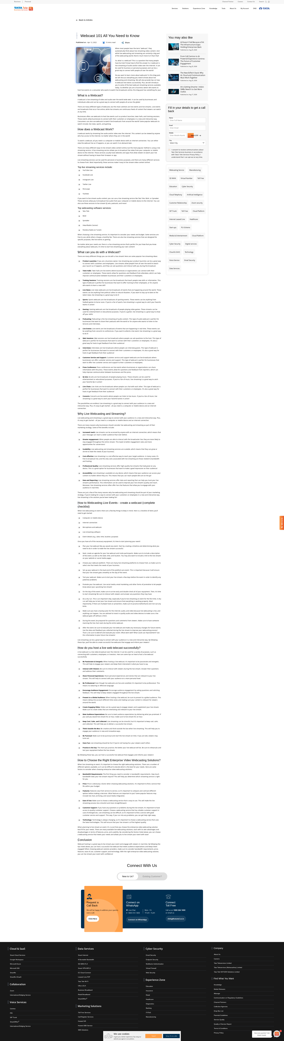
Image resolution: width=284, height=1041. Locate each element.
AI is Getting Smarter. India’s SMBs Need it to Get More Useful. (192, 89)
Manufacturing (194, 170)
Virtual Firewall (150, 966)
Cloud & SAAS (174, 250)
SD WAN (172, 178)
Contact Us (251, 1)
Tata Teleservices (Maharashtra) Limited (227, 966)
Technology (188, 250)
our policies (130, 1039)
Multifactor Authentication (154, 962)
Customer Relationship (177, 202)
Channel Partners (219, 999)
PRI (11, 1009)
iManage (216, 991)
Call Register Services (85, 1013)
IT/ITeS (148, 1008)
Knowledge (213, 8)
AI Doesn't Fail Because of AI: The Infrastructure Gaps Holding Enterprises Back (192, 44)
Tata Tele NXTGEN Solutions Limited (226, 970)
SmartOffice (14, 1018)
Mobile (171, 133)
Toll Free (200, 178)
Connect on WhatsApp (137, 918)
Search (261, 1)
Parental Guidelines (220, 1012)
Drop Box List (218, 1008)
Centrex (12, 1005)
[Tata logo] (264, 8)
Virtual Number (186, 178)
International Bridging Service (19, 992)
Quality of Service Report (222, 1020)
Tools (223, 8)
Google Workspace (16, 958)
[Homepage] (23, 9)
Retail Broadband (83, 991)
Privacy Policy (218, 1028)
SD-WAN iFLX (82, 962)
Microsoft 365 (14, 966)
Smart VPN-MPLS (84, 966)
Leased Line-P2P (83, 974)
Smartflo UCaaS (15, 974)
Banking (148, 1004)
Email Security (189, 258)
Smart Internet (82, 953)
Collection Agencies (220, 1003)
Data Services (174, 266)
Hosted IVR (81, 1017)
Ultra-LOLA (81, 983)
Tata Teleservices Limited (222, 961)
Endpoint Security (151, 958)
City (170, 140)
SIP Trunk (172, 210)
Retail (148, 992)
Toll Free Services (84, 1008)
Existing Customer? (152, 876)
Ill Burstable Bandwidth (85, 958)
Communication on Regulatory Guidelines (227, 995)
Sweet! (154, 1036)
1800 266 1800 (179, 909)
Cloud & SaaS (17, 947)
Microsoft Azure (15, 962)
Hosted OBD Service (84, 1021)
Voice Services (17, 998)
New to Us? (127, 876)
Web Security (150, 970)
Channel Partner (227, 1)
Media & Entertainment (178, 234)
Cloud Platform (198, 210)
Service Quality (219, 1016)
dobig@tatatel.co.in (176, 918)
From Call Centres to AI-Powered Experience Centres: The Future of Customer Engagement (192, 60)
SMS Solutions (83, 1025)
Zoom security (196, 202)
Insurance (149, 987)
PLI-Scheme (185, 226)
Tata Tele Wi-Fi (83, 979)
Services (175, 8)
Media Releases (219, 987)
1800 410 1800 (134, 912)
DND (254, 8)
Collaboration (17, 981)
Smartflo (12, 970)
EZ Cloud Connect (84, 970)
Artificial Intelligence (194, 194)
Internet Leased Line (177, 218)
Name (171, 118)
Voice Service (174, 258)
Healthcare (193, 218)
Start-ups (172, 226)
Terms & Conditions (220, 1024)
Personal (28, 1)
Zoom (12, 987)
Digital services (190, 242)
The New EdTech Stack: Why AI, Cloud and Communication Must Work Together (192, 75)
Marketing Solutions (89, 1002)
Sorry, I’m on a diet (171, 1036)
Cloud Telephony (175, 194)
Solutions (185, 8)
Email (171, 125)
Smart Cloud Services (17, 953)
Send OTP (195, 135)
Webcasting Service (176, 170)
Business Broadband (84, 987)
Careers (240, 1)
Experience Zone (199, 8)
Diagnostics (149, 1000)
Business (17, 1)
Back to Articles (85, 20)
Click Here (93, 918)
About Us (233, 8)
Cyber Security (187, 186)
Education (173, 186)
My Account (245, 8)
